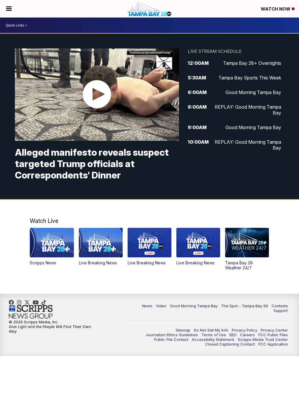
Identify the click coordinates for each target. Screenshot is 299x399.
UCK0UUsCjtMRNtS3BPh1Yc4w (37, 302)
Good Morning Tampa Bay (194, 305)
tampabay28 (29, 302)
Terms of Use (213, 334)
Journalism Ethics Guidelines (172, 334)
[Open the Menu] (8, 9)
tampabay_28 (21, 302)
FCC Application (273, 344)
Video (161, 305)
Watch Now (276, 9)
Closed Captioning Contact (230, 344)
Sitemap (183, 330)
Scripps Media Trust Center (263, 339)
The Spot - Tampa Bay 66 (244, 305)
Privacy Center (274, 330)
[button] (52, 246)
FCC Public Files (273, 334)
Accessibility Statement (213, 339)
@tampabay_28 (45, 302)
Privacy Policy (244, 330)
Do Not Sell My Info (211, 330)
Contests (280, 305)
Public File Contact (171, 339)
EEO (233, 334)
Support (281, 310)
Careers (247, 334)
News (147, 305)
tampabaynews (13, 302)
